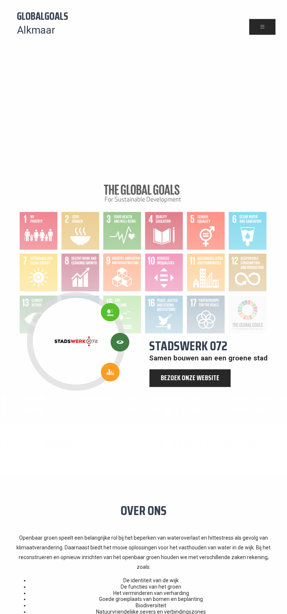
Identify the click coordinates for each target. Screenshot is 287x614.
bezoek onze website (190, 377)
